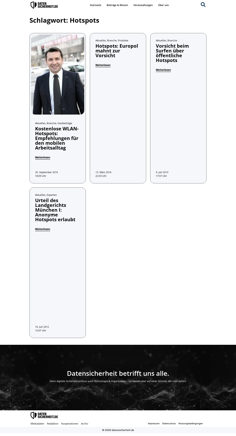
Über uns (163, 5)
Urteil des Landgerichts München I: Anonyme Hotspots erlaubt (55, 210)
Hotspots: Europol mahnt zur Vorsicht (116, 51)
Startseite (95, 5)
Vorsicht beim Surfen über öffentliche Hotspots (172, 53)
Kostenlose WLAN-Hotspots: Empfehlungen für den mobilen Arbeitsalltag (57, 138)
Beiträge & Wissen (117, 5)
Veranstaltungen (143, 5)
